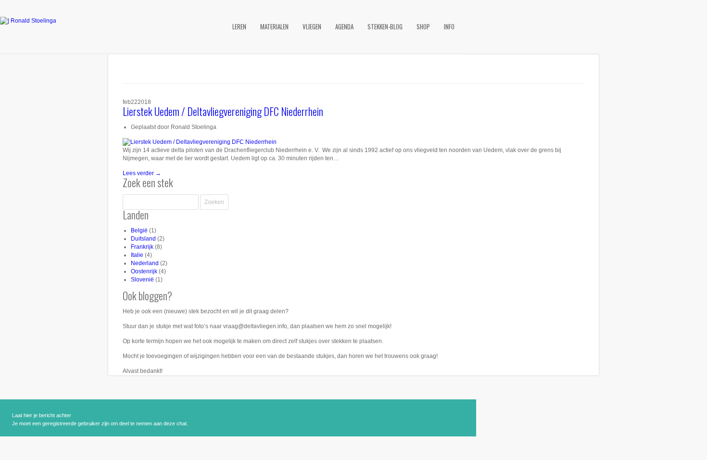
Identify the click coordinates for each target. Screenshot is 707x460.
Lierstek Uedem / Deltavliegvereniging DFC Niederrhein (223, 111)
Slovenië (142, 279)
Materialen (274, 26)
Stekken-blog (385, 26)
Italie (137, 255)
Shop (423, 26)
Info (449, 26)
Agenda (344, 26)
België (139, 230)
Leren (239, 26)
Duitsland (143, 238)
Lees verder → (142, 173)
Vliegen (312, 26)
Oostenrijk (144, 271)
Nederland (145, 263)
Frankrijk (142, 246)
